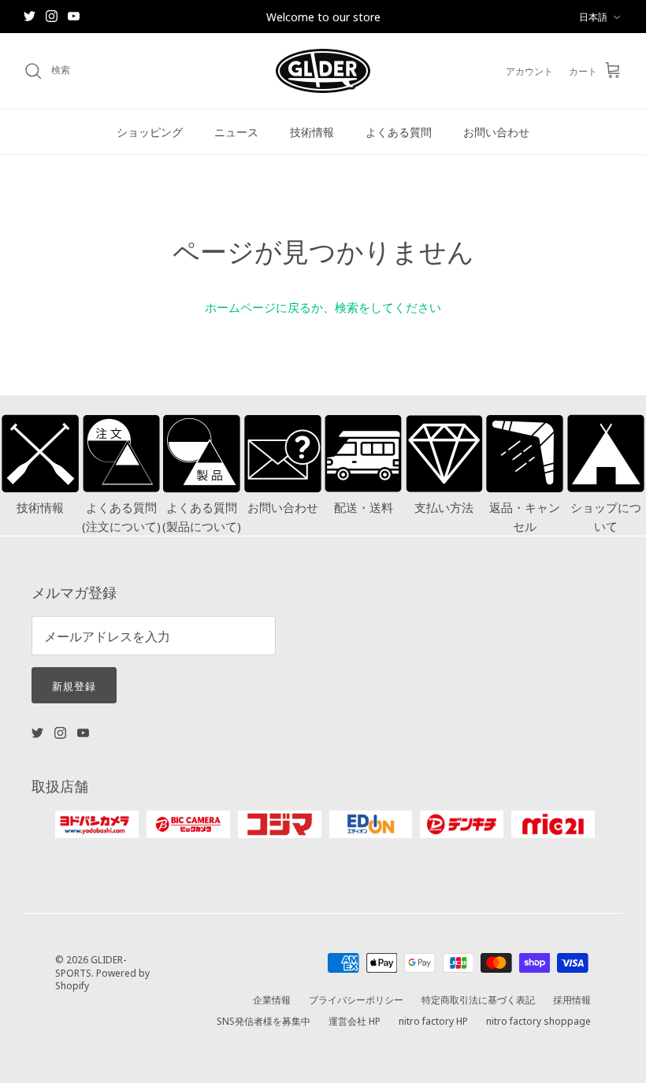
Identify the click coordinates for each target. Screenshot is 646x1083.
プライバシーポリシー (356, 999)
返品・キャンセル (524, 516)
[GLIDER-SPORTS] (323, 71)
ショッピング (150, 131)
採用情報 (572, 999)
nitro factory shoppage (538, 1020)
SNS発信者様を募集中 (263, 1020)
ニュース (236, 131)
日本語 (593, 16)
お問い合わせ (496, 131)
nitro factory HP (433, 1020)
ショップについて (605, 516)
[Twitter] (29, 16)
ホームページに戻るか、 (270, 307)
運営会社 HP (355, 1020)
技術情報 (312, 131)
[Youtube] (74, 16)
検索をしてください (388, 307)
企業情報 (272, 999)
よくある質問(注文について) (121, 516)
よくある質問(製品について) (201, 516)
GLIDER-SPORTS (90, 965)
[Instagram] (52, 16)
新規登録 (74, 685)
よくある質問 (399, 131)
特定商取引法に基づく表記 (478, 999)
